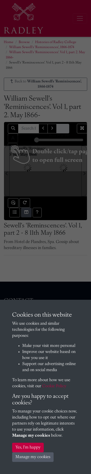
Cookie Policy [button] (54, 386)
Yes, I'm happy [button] (27, 448)
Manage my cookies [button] (32, 457)
